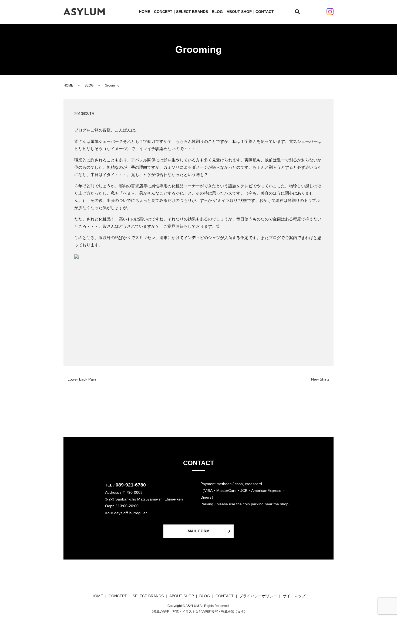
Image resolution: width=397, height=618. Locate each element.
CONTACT (264, 11)
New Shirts (320, 379)
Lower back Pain (82, 379)
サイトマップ (294, 596)
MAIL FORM (199, 531)
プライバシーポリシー (258, 596)
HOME (144, 11)
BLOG (217, 11)
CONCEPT (163, 11)
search (300, 12)
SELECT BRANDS (192, 11)
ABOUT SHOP (239, 11)
